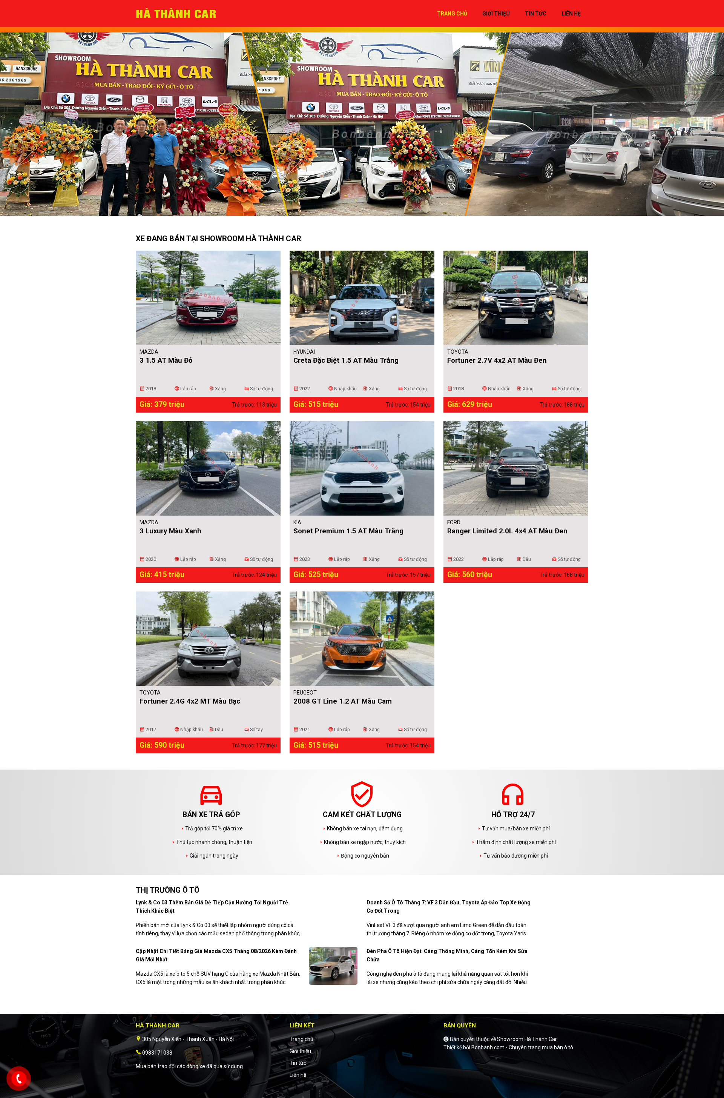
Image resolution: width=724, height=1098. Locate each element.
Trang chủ (301, 1039)
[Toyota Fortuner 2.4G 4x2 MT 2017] (208, 638)
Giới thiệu (300, 1051)
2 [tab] (366, 212)
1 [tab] (358, 212)
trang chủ (452, 14)
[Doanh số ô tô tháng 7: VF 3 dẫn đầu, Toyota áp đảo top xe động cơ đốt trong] (564, 917)
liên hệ (571, 14)
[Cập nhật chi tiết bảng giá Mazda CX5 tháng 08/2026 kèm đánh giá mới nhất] (333, 965)
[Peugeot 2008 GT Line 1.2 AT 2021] (362, 638)
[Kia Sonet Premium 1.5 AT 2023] (362, 468)
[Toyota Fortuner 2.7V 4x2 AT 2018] (515, 298)
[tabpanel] (362, 125)
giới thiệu (496, 14)
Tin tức (298, 1063)
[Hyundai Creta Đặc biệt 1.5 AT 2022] (362, 298)
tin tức (535, 14)
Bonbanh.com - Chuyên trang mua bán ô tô (522, 1047)
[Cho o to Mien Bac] (179, 13)
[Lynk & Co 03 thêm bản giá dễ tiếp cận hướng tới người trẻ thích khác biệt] (333, 917)
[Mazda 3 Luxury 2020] (208, 468)
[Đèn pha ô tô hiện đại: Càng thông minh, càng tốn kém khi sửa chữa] (564, 965)
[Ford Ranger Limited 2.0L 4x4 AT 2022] (515, 468)
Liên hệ (298, 1075)
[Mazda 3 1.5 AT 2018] (208, 298)
